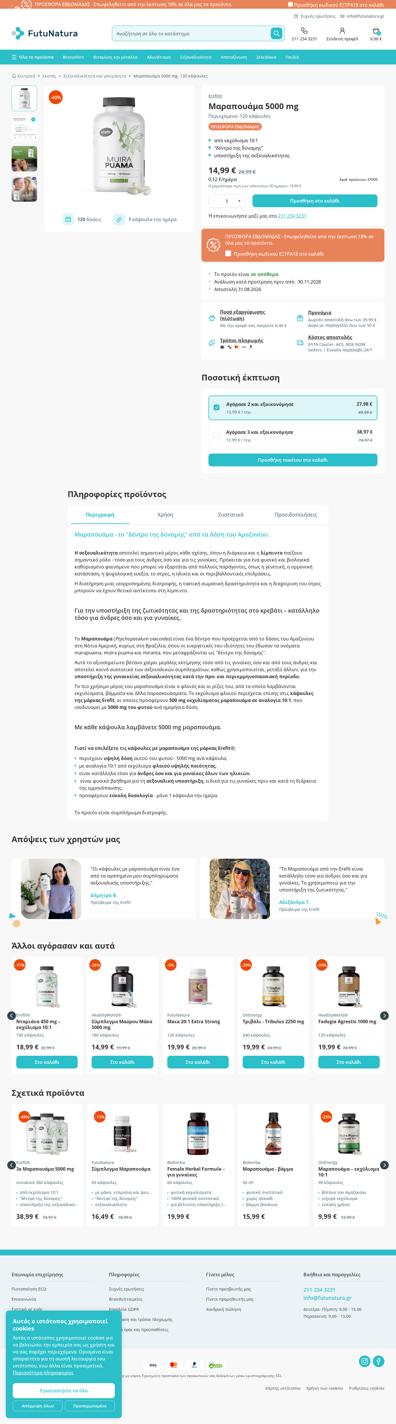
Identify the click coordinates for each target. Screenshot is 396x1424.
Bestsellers (73, 57)
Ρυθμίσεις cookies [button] (366, 1388)
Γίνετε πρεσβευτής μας (228, 1289)
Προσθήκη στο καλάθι (315, 201)
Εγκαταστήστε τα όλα (64, 1390)
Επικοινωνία (24, 1299)
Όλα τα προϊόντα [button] (36, 57)
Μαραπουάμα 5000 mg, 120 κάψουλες (170, 76)
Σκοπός (49, 76)
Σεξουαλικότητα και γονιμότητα (94, 76)
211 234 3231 (292, 216)
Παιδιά (292, 57)
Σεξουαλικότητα (196, 57)
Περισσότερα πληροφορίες (43, 1372)
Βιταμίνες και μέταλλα (115, 57)
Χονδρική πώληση (223, 1309)
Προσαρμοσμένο (90, 1406)
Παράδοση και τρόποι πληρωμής (140, 1319)
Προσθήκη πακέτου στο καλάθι (293, 460)
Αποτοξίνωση (234, 57)
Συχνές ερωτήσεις (318, 16)
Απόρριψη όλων (38, 1406)
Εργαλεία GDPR (124, 1309)
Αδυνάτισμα (159, 57)
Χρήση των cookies (324, 1388)
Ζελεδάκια (266, 57)
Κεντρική (26, 76)
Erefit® (215, 96)
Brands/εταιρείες (125, 1299)
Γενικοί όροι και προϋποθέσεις (138, 1329)
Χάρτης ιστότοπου (283, 1388)
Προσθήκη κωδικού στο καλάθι (339, 4)
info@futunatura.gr (365, 16)
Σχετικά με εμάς (27, 1309)
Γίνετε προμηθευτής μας (230, 1299)
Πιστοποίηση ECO (29, 1289)
